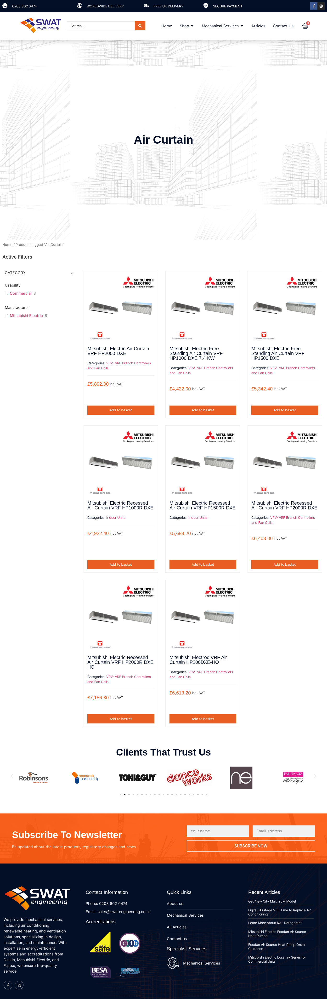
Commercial (21, 293)
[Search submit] (140, 25)
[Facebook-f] (313, 6)
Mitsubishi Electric (26, 315)
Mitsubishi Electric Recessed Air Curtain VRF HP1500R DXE (202, 505)
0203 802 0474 (24, 6)
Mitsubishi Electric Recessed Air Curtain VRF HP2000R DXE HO (120, 662)
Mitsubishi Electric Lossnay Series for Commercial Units (277, 959)
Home (7, 245)
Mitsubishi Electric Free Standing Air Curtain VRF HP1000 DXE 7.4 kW (196, 353)
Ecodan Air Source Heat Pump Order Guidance (276, 947)
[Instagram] (321, 6)
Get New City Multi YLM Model (272, 901)
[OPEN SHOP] (192, 26)
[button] (12, 776)
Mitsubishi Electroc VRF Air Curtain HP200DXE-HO (198, 660)
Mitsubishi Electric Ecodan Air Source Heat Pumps (277, 934)
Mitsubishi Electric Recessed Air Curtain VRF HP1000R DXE (120, 505)
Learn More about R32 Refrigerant (275, 923)
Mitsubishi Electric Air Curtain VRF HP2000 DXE (118, 351)
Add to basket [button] (121, 410)
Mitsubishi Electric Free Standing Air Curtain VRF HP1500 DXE (277, 353)
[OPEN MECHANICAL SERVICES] (242, 26)
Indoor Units (115, 517)
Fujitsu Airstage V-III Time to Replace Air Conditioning (279, 912)
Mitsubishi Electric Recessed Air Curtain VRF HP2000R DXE (284, 505)
